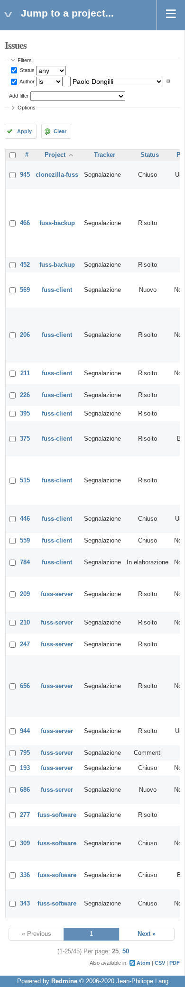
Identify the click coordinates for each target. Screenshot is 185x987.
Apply (24, 131)
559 (25, 540)
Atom (143, 963)
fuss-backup (57, 223)
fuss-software (56, 815)
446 (25, 519)
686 (25, 790)
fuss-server (57, 594)
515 (25, 480)
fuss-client (57, 290)
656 (25, 686)
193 (25, 768)
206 (25, 335)
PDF (174, 963)
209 (25, 594)
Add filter (19, 96)
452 (25, 265)
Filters (25, 60)
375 (25, 438)
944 (25, 731)
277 (25, 815)
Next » (147, 934)
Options (27, 107)
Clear (60, 131)
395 (25, 413)
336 (25, 875)
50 (125, 951)
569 (25, 290)
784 (25, 562)
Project (55, 155)
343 (25, 903)
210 (25, 622)
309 (25, 843)
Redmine (64, 981)
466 (25, 223)
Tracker (104, 155)
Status (26, 70)
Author (26, 81)
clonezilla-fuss (57, 175)
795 (25, 753)
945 (25, 175)
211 (25, 373)
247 (25, 644)
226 (25, 395)
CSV (160, 963)
